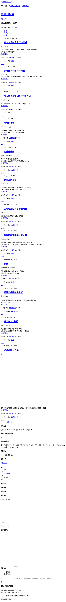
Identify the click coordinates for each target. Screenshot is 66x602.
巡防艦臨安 (9, 151)
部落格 (6, 33)
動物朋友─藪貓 (11, 321)
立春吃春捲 (9, 123)
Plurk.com (16, 566)
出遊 (12, 61)
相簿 (5, 31)
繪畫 (12, 85)
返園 (6, 264)
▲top (2, 64)
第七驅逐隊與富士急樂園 (15, 209)
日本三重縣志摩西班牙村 (15, 42)
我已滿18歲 (4, 599)
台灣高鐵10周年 (11, 350)
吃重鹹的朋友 (10, 180)
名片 (5, 35)
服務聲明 (49, 578)
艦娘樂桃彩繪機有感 (13, 292)
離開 (10, 599)
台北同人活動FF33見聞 (14, 71)
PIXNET (20, 578)
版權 (12, 141)
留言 (14, 57)
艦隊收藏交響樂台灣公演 (15, 235)
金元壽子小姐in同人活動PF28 (17, 96)
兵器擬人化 (14, 170)
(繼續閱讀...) (4, 54)
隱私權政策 (42, 578)
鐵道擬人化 (14, 417)
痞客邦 (11, 57)
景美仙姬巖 (7, 14)
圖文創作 (15, 27)
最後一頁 (9, 422)
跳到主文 (3, 19)
